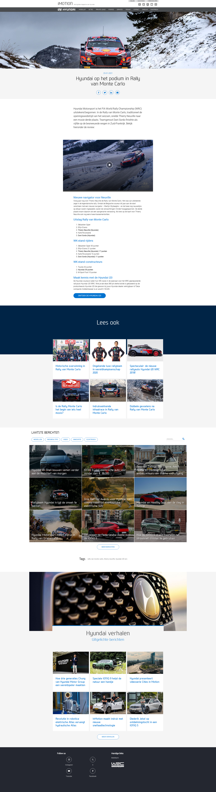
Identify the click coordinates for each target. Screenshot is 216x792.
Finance (111, 9)
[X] (143, 4)
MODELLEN (82, 9)
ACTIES (91, 9)
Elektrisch (154, 9)
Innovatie (77, 439)
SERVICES (120, 9)
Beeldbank (115, 758)
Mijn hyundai (141, 1)
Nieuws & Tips (52, 439)
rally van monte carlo (95, 559)
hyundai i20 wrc (121, 559)
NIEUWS (128, 9)
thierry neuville (109, 559)
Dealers (132, 1)
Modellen (38, 439)
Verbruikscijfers (152, 1)
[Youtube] (152, 4)
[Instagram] (156, 4)
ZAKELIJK (145, 9)
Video (65, 439)
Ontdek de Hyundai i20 (89, 295)
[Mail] (117, 93)
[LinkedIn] (111, 93)
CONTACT (136, 9)
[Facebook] (139, 4)
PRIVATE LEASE (101, 9)
